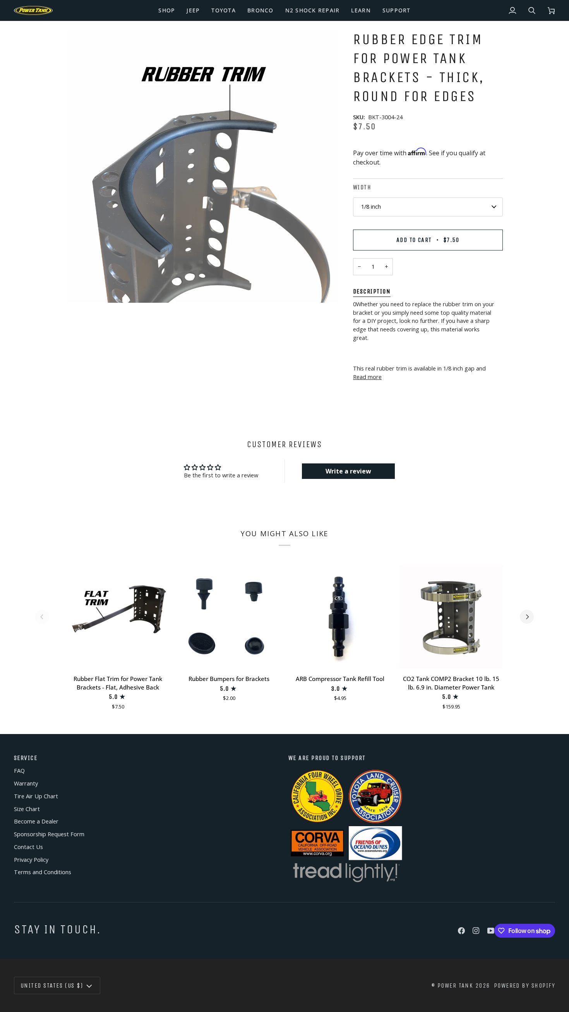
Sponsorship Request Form (49, 834)
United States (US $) (52, 985)
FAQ (19, 770)
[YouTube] (490, 930)
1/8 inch (371, 206)
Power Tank (455, 985)
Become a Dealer (36, 821)
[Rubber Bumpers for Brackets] (229, 617)
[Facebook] (461, 930)
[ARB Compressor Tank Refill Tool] (340, 617)
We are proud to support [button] (327, 758)
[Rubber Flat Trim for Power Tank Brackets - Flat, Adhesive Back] (118, 617)
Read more (367, 377)
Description (372, 291)
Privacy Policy (31, 859)
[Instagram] (476, 930)
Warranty (26, 783)
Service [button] (25, 758)
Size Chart (27, 809)
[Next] (527, 617)
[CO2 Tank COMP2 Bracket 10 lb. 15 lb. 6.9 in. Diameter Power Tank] (451, 617)
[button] (167, 10)
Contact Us (28, 847)
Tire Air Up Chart (36, 796)
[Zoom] (202, 166)
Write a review (348, 471)
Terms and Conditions (42, 872)
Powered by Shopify (524, 985)
